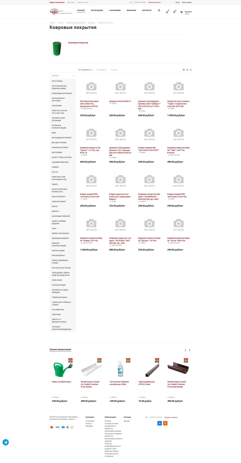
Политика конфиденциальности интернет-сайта (113, 446)
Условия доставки (111, 423)
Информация (110, 417)
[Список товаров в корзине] (186, 13)
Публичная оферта (112, 451)
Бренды (127, 421)
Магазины (89, 426)
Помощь (127, 417)
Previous (185, 350)
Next (190, 350)
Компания (90, 417)
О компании (90, 421)
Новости (89, 423)
